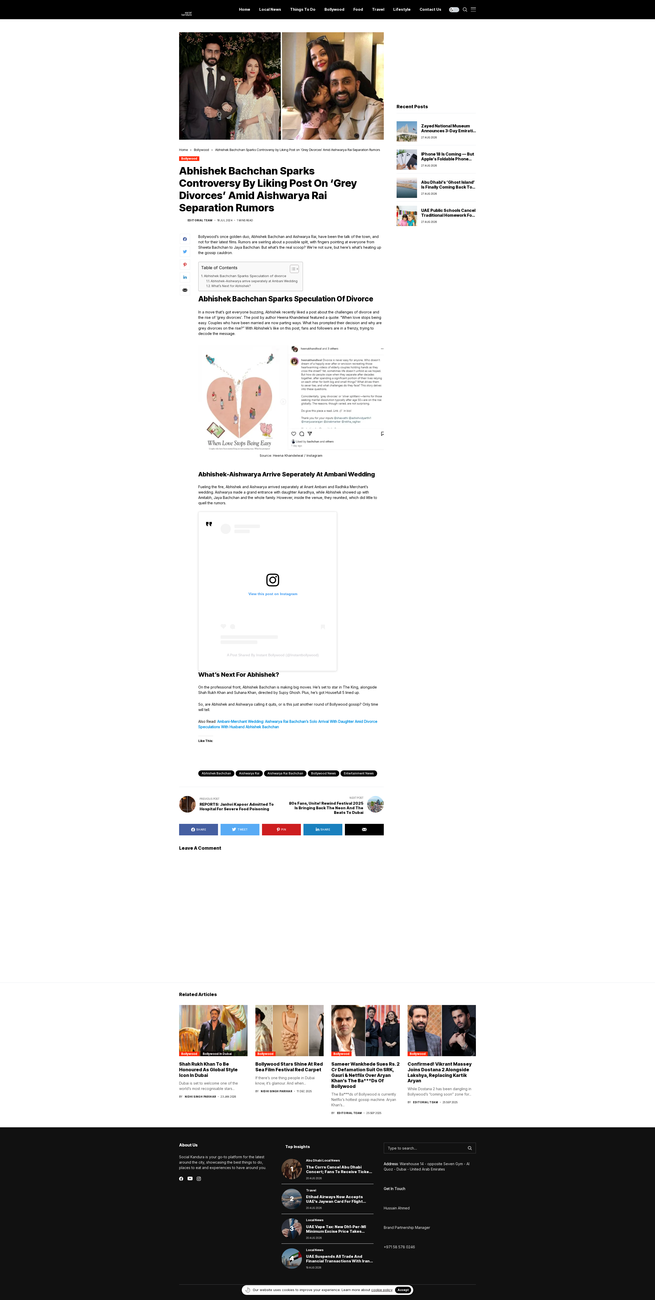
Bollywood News (323, 773)
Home (183, 150)
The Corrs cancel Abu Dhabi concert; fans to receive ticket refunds (338, 1172)
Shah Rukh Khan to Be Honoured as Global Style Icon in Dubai (208, 1069)
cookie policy (381, 1290)
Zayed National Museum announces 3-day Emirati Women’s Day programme (447, 130)
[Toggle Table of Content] (292, 269)
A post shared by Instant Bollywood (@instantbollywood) (273, 655)
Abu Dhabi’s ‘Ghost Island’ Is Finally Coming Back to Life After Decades (448, 187)
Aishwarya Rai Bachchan (285, 773)
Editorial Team (200, 220)
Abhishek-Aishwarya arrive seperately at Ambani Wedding (254, 281)
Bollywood (201, 150)
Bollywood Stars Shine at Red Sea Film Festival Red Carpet (289, 1066)
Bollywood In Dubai (217, 1054)
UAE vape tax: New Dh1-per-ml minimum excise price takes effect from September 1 (336, 1231)
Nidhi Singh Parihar (200, 1096)
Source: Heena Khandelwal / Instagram (291, 455)
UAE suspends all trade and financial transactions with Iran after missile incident (338, 1261)
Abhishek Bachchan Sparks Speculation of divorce (245, 276)
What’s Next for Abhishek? (231, 286)
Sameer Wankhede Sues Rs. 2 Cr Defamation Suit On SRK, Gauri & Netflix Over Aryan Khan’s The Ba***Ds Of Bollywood (365, 1075)
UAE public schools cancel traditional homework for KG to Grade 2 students (448, 215)
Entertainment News (359, 773)
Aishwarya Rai (249, 773)
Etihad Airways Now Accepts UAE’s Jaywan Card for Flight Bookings (334, 1201)
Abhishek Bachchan (216, 773)
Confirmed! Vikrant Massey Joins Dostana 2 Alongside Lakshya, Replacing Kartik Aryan (440, 1072)
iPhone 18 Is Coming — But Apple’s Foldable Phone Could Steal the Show (447, 158)
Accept (403, 1290)
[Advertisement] (436, 64)
